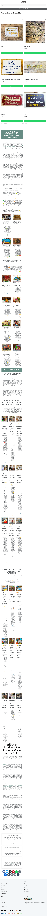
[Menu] (2, 2)
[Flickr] (5, 874)
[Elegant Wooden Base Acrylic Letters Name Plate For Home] (35, 100)
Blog (25, 887)
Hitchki (4, 764)
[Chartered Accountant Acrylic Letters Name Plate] (12, 67)
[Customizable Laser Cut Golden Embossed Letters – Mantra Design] (35, 32)
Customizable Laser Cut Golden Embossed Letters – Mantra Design (34, 45)
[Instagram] (10, 871)
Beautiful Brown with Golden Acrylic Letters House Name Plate (11, 113)
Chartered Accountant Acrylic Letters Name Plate (10, 79)
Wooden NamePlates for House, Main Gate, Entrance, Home (17, 247)
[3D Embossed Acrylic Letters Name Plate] (12, 32)
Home (25, 883)
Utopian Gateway (10, 784)
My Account (3, 898)
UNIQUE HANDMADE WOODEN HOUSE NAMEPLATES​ (12, 189)
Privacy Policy (27, 891)
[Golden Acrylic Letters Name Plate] (35, 67)
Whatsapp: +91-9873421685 (23, 8)
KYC (2, 904)
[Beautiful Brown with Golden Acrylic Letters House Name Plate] (12, 100)
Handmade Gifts (4, 891)
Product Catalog (4, 906)
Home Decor (13, 863)
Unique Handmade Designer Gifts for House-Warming (11, 260)
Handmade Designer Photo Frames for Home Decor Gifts (6, 353)
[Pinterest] (13, 871)
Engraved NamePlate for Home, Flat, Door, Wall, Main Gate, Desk (17, 222)
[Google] (14, 874)
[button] (45, 2)
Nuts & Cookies (4, 887)
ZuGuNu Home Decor (9, 785)
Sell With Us (3, 902)
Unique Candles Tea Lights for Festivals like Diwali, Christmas (17, 329)
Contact (25, 893)
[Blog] (11, 874)
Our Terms (26, 889)
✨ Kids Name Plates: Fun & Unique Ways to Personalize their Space (4, 650)
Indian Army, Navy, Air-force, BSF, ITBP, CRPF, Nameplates (6, 247)
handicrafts (14, 765)
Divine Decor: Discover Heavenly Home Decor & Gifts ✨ (4, 477)
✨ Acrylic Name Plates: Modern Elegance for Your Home (4, 705)
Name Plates (3, 885)
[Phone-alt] (19, 871)
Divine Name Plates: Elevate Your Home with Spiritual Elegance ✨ (4, 599)
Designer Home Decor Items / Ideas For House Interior (11, 402)
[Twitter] (7, 871)
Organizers (3, 889)
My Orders (3, 900)
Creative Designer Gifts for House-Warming (11, 571)
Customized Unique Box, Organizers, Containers (17, 353)
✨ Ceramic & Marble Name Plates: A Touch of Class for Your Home (19, 705)
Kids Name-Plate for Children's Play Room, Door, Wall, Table (17, 284)
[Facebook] (3, 871)
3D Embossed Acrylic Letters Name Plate (9, 44)
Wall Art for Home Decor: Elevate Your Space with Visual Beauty (19, 477)
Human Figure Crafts (4, 883)
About (25, 885)
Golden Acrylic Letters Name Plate (31, 79)
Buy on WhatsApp (12, 52)
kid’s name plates (10, 839)
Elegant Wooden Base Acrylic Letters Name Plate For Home (34, 113)
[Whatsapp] (16, 871)
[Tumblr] (8, 874)
